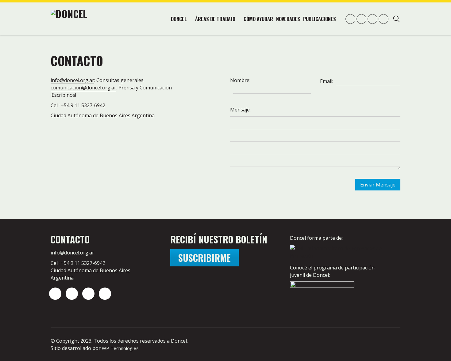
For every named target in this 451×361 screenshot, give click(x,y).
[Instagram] (55, 294)
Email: (326, 81)
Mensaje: (240, 109)
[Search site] (396, 20)
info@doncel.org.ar (72, 80)
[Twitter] (72, 294)
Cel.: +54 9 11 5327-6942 (78, 263)
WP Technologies (120, 348)
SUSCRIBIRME (204, 258)
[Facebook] (105, 294)
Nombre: (240, 80)
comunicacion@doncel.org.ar (83, 87)
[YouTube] (88, 294)
